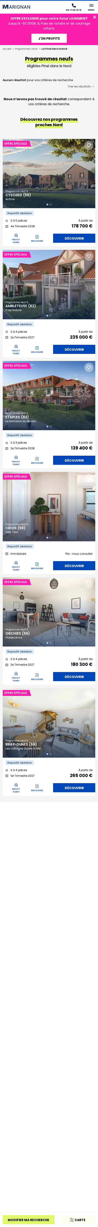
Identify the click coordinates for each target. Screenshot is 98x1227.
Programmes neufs (26, 48)
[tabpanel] (49, 173)
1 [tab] (47, 204)
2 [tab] (51, 204)
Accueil (7, 48)
